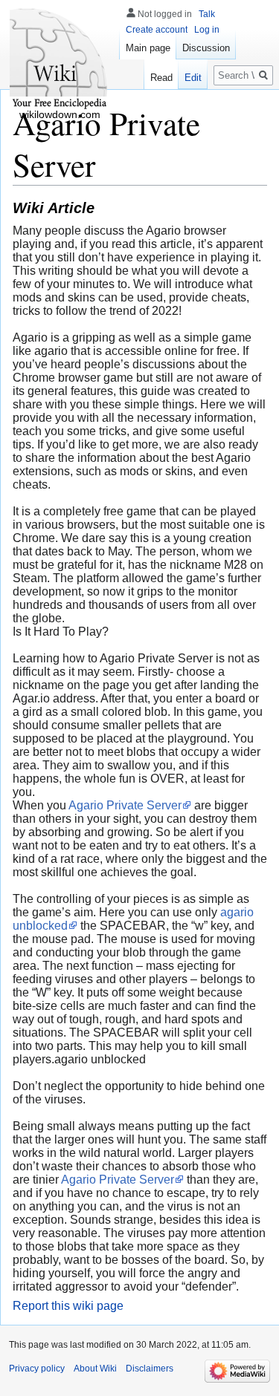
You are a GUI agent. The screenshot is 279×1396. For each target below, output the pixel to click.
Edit (193, 77)
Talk (207, 14)
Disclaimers (149, 1368)
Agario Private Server (125, 805)
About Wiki (95, 1368)
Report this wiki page (68, 1305)
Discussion (206, 47)
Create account (156, 30)
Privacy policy (37, 1368)
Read (161, 77)
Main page (148, 47)
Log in (206, 30)
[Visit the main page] (59, 59)
